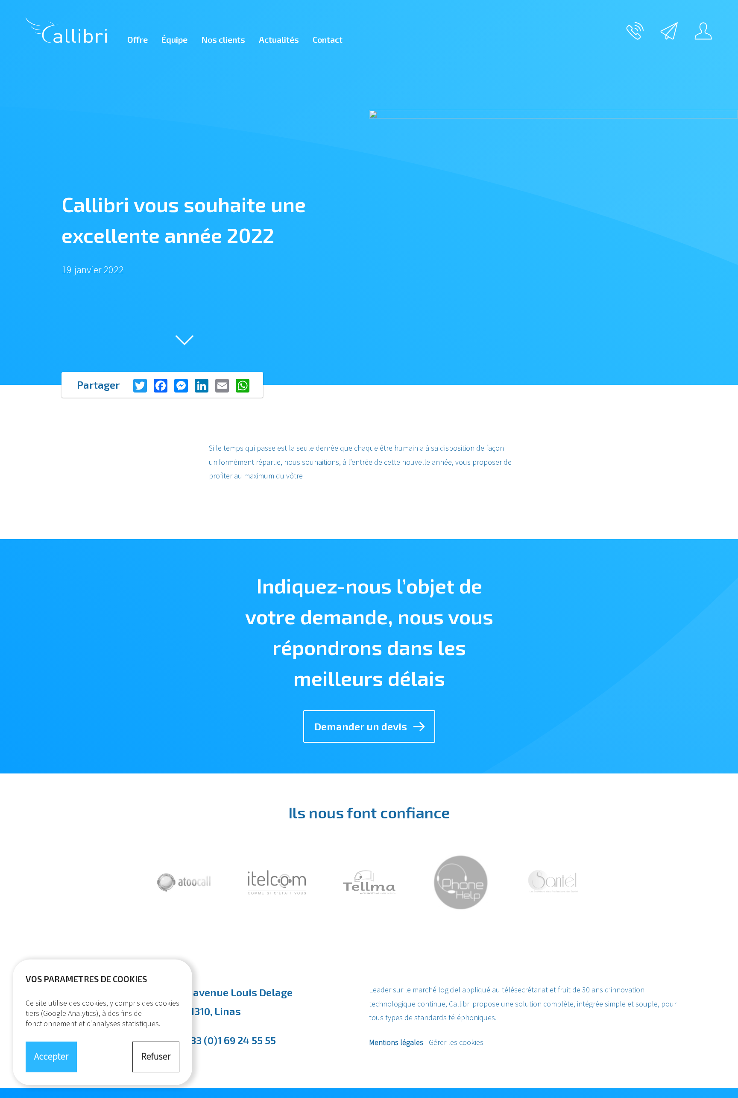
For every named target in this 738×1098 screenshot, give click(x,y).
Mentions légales (396, 1042)
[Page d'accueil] (66, 30)
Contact (328, 39)
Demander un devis (360, 726)
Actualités (279, 39)
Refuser (155, 1056)
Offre (137, 39)
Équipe (174, 39)
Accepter (51, 1056)
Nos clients (223, 39)
